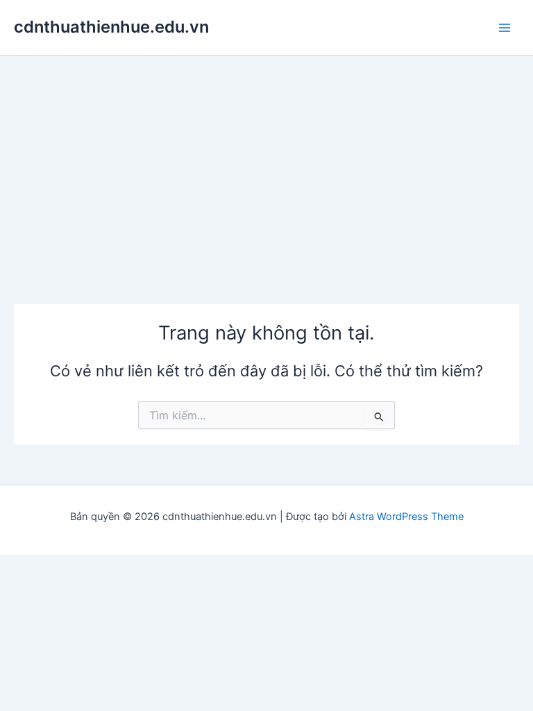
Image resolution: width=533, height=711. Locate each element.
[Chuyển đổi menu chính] (504, 27)
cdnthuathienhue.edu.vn (111, 27)
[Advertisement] (266, 159)
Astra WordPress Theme (406, 516)
